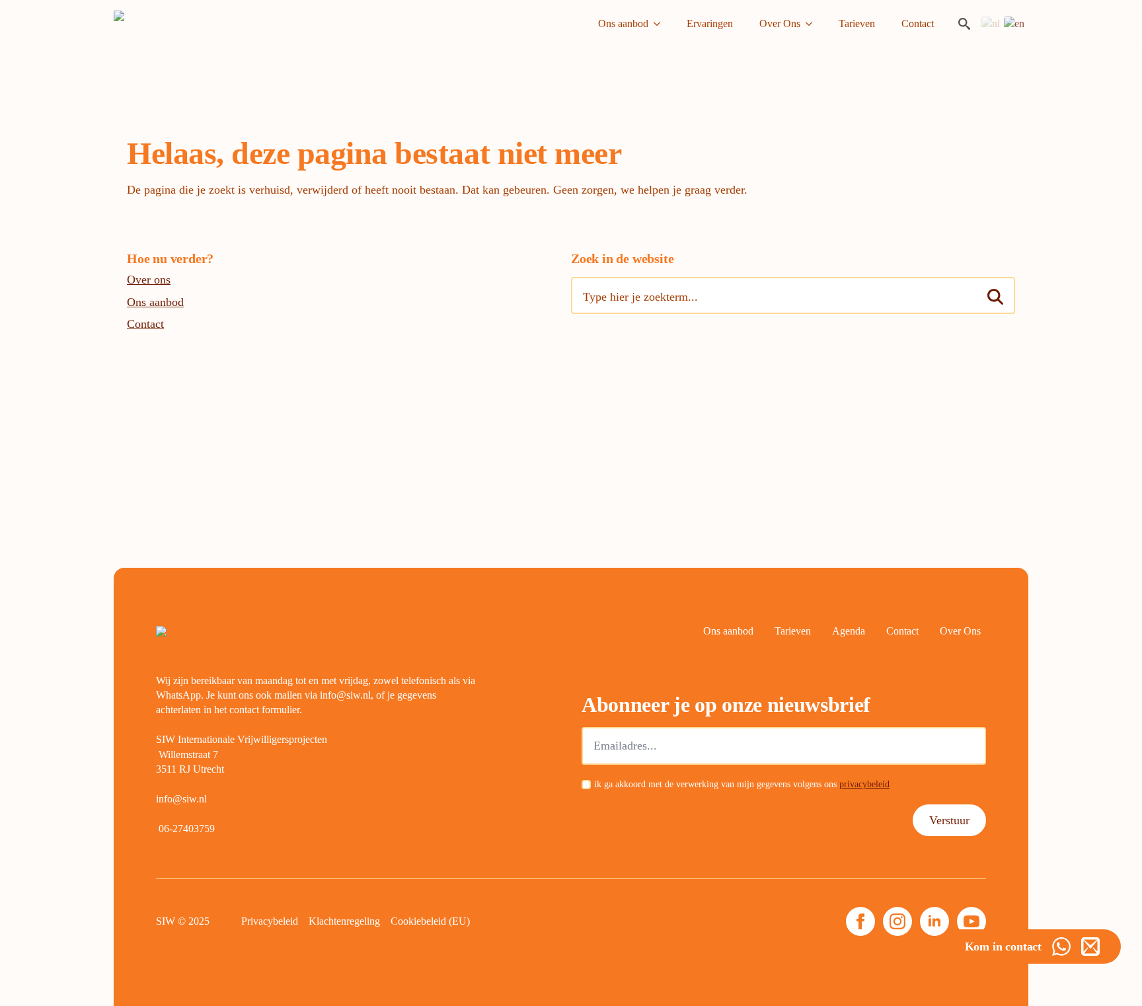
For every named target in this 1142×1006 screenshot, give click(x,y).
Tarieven (857, 23)
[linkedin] (934, 921)
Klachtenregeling (344, 921)
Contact (917, 23)
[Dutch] (991, 22)
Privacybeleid (269, 921)
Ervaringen (710, 23)
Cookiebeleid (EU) (430, 921)
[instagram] (897, 921)
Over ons (149, 279)
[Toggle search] (964, 24)
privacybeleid (864, 784)
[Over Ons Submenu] (812, 23)
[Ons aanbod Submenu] (660, 23)
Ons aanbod (623, 23)
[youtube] (971, 921)
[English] (1015, 22)
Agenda (848, 631)
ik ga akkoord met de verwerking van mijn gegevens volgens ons (742, 784)
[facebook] (860, 921)
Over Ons (779, 23)
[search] (995, 296)
